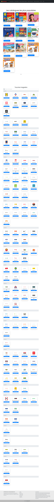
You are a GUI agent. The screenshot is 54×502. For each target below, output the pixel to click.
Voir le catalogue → (6, 25)
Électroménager (16, 1)
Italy (38, 496)
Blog (43, 1)
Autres (41, 1)
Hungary (36, 496)
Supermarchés (11, 1)
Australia (44, 497)
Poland (45, 494)
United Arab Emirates (38, 495)
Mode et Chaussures (30, 1)
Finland (49, 495)
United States (37, 497)
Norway (45, 495)
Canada (47, 496)
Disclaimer (21, 496)
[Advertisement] (21, 6)
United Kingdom (41, 496)
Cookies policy (21, 494)
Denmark (42, 495)
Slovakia (43, 494)
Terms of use (21, 495)
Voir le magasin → (6, 106)
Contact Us (21, 497)
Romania (44, 496)
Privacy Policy (21, 493)
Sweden (47, 495)
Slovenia (36, 494)
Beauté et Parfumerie (36, 1)
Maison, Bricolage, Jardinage (23, 1)
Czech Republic (40, 494)
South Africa (37, 498)
